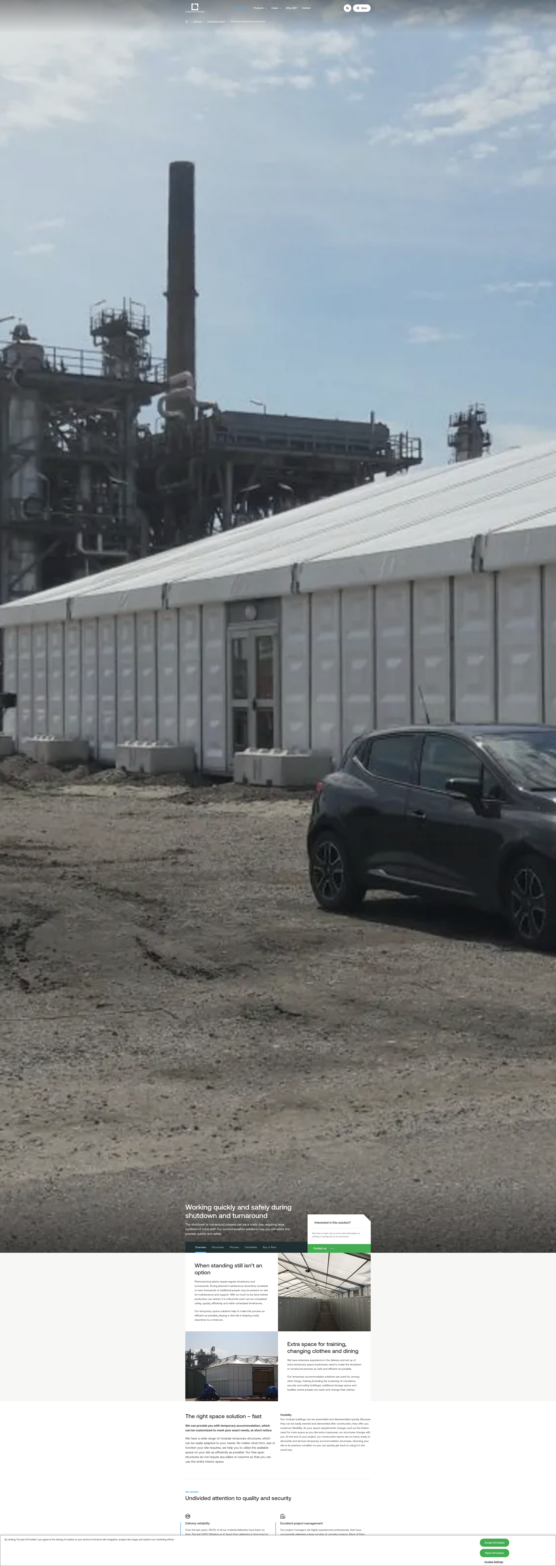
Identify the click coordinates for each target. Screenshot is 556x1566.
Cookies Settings (493, 1562)
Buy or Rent (269, 1247)
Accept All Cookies (494, 1542)
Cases (275, 8)
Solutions (241, 8)
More (364, 8)
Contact (306, 8)
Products (259, 8)
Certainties (251, 1247)
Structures (218, 1247)
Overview (200, 1247)
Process (234, 1247)
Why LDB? (291, 8)
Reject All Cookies (494, 1553)
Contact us (319, 1248)
